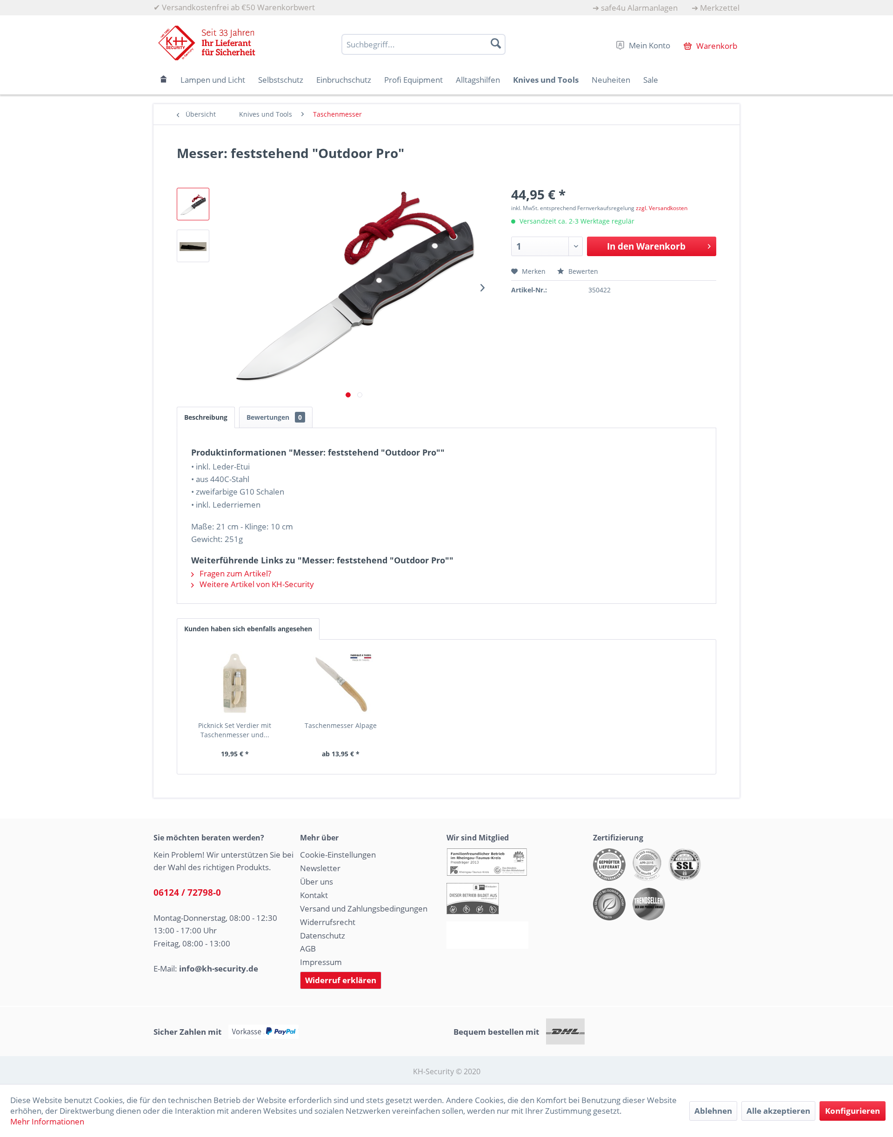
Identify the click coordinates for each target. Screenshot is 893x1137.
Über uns (316, 881)
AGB (308, 948)
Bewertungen (274, 417)
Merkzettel (720, 7)
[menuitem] (635, 7)
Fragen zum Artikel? (234, 573)
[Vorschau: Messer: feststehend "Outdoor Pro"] (193, 204)
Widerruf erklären (340, 980)
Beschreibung (205, 417)
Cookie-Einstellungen (338, 854)
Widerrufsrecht (327, 922)
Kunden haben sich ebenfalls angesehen (248, 628)
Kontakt (314, 895)
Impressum (321, 962)
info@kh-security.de (218, 968)
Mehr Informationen (47, 1121)
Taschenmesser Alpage (341, 725)
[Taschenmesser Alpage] (341, 683)
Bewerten (582, 271)
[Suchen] (496, 43)
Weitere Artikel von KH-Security (256, 584)
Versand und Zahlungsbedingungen (363, 908)
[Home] (163, 79)
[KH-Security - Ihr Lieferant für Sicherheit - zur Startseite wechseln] (206, 43)
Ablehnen (713, 1110)
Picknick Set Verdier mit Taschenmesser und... (234, 730)
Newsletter (320, 868)
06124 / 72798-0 (187, 892)
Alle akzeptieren (778, 1110)
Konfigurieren (852, 1110)
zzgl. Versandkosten (661, 208)
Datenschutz (322, 935)
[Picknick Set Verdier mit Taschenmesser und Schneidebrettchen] (235, 683)
